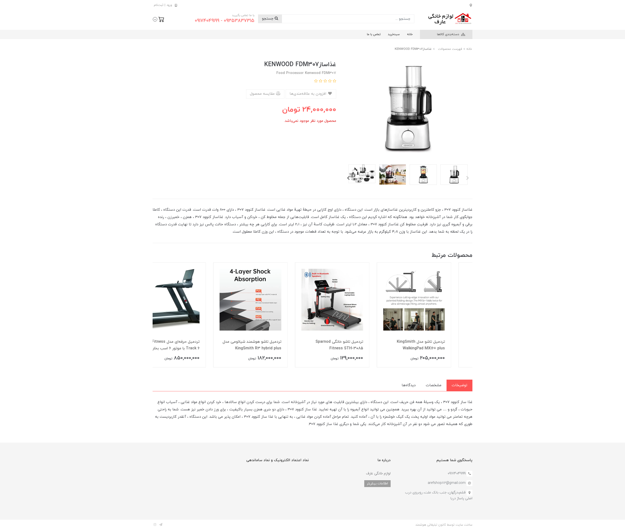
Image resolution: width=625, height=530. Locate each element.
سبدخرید (394, 34)
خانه (410, 34)
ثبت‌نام (158, 5)
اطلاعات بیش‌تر (377, 483)
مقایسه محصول (263, 93)
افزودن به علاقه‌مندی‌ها (308, 93)
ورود (169, 5)
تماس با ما (374, 34)
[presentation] (467, 178)
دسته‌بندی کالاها (448, 34)
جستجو (268, 18)
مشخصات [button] (433, 385)
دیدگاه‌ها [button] (409, 385)
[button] (159, 18)
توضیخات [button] (459, 385)
